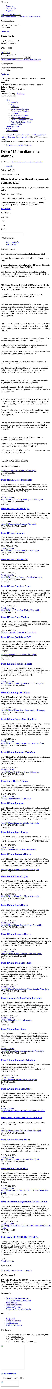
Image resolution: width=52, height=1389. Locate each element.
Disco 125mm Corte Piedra (14, 832)
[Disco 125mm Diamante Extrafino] (20, 743)
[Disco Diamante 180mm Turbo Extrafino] (23, 989)
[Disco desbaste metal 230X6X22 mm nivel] (18, 1111)
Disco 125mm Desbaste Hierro (16, 854)
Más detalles (5, 209)
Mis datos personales (14, 1325)
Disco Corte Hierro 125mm (14, 781)
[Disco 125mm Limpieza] (11, 798)
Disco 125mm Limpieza (12, 803)
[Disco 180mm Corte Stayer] (18, 870)
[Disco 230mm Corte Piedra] (18, 1159)
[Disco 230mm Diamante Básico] (14, 1080)
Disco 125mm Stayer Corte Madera (18, 719)
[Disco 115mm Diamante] (16, 524)
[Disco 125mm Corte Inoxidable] (14, 655)
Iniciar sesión (11, 8)
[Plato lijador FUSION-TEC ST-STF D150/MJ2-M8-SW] (24, 1226)
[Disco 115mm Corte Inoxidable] (14, 471)
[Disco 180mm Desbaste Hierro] (19, 925)
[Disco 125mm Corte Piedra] (18, 823)
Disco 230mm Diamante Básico (16, 1089)
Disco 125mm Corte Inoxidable (16, 663)
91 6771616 (5, 53)
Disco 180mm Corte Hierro (14, 905)
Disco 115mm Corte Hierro (14, 559)
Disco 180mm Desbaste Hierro (16, 934)
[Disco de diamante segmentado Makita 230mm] (25, 1190)
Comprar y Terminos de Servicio (18, 1309)
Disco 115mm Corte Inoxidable (16, 480)
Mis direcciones (12, 1323)
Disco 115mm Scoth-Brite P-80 (16, 637)
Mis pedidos (10, 1319)
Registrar (9, 10)
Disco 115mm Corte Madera (15, 617)
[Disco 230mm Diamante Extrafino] (20, 1051)
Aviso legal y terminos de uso (17, 1298)
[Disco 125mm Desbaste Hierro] (14, 849)
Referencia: (5, 170)
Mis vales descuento (13, 1321)
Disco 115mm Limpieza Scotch (16, 586)
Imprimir (9, 166)
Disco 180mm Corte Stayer (14, 876)
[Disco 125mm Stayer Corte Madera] (21, 710)
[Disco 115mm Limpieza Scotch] (19, 577)
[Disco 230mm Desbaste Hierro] (19, 1131)
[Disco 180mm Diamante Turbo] (19, 954)
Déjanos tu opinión (8, 1373)
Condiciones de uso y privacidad (18, 1300)
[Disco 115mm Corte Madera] (18, 610)
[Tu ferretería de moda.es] (11, 15)
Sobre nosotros (11, 1303)
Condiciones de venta (14, 1305)
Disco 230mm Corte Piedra (14, 1168)
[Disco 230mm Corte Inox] (12, 1020)
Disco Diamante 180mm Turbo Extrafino (21, 998)
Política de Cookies (13, 1307)
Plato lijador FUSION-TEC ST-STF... (19, 1237)
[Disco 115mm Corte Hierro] (18, 550)
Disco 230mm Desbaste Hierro (16, 1139)
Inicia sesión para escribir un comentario (27, 162)
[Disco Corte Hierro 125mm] (18, 772)
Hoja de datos (11, 244)
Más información (12, 242)
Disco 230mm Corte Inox (13, 1029)
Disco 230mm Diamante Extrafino (18, 1060)
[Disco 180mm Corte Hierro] (18, 896)
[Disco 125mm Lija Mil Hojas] (20, 683)
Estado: (4, 174)
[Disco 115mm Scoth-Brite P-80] (14, 632)
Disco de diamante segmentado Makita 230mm (24, 1201)
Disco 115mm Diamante (13, 533)
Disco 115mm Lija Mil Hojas (15, 508)
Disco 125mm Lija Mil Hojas (15, 692)
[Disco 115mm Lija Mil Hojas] (20, 500)
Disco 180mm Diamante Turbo (16, 963)
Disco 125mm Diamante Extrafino (18, 752)
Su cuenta (9, 6)
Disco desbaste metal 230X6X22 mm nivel (21, 1117)
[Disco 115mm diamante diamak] (19, 145)
